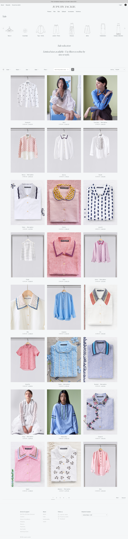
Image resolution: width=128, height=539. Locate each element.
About (2, 5)
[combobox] (119, 69)
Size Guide (23, 529)
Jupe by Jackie (64, 514)
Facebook (62, 519)
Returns (22, 524)
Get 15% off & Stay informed (27, 514)
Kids (59, 11)
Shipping (22, 521)
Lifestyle (64, 11)
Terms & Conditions (25, 519)
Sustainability (46, 519)
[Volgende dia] (125, 28)
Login (120, 5)
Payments (22, 526)
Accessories (71, 11)
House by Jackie (16, 5)
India (44, 516)
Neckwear (78, 11)
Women (49, 11)
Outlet (44, 521)
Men (54, 11)
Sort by (112, 69)
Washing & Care (24, 531)
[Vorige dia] (3, 28)
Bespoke (8, 5)
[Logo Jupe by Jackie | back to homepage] (64, 6)
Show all (123, 497)
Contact (22, 516)
